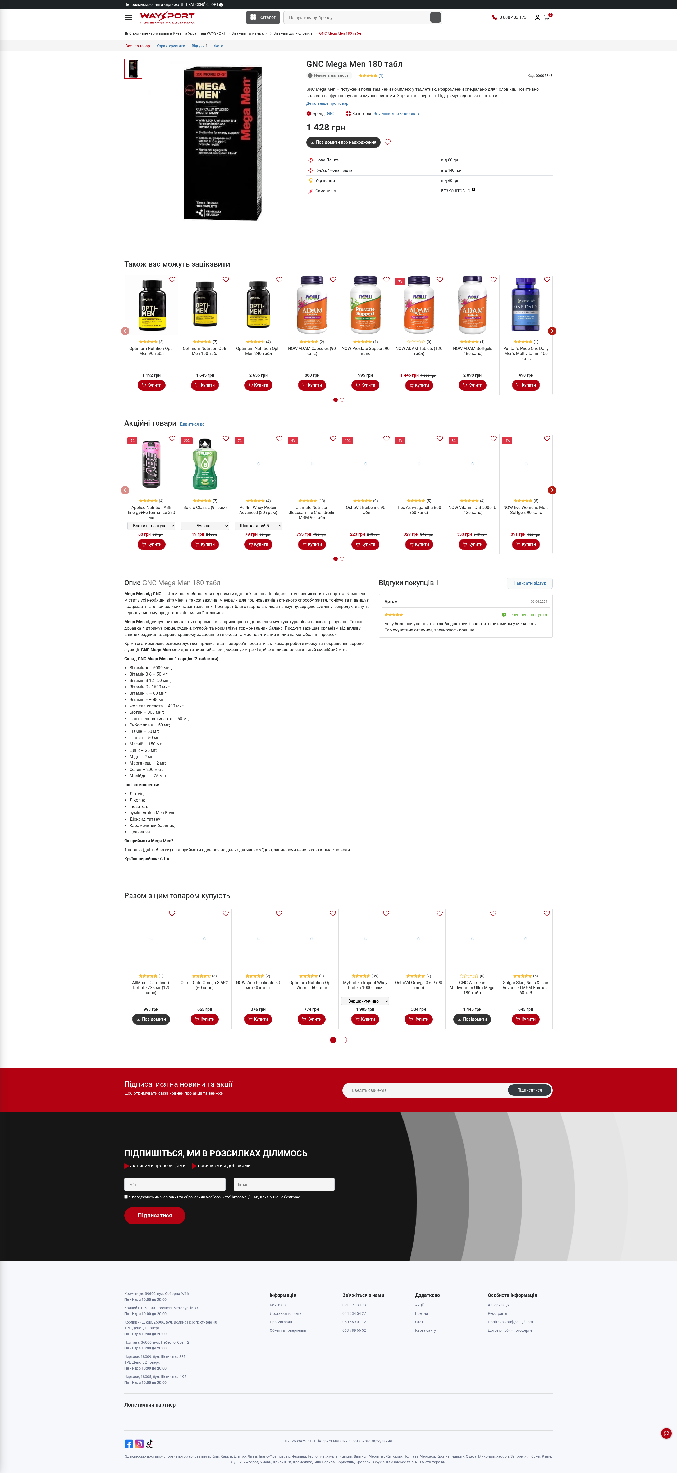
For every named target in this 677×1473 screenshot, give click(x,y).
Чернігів (376, 1456)
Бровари (363, 1462)
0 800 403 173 (513, 17)
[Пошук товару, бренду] (435, 17)
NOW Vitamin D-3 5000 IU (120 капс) (472, 510)
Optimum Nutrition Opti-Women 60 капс (311, 985)
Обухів (379, 1462)
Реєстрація (497, 1313)
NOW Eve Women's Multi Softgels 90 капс (526, 510)
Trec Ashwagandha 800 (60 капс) (419, 510)
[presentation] (125, 331)
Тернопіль (316, 1456)
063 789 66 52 (354, 1330)
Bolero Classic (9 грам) (205, 507)
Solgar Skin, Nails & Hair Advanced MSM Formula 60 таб (525, 987)
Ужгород (251, 1462)
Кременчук (302, 1462)
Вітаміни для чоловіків (396, 113)
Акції (419, 1305)
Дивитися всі (192, 424)
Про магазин (281, 1322)
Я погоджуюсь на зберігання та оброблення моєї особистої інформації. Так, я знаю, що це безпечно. (215, 1197)
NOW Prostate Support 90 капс (366, 351)
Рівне (546, 1456)
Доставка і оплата (286, 1313)
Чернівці (298, 1456)
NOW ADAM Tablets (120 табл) (419, 351)
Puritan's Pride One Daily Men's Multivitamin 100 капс (526, 353)
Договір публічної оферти (510, 1330)
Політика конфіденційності (511, 1322)
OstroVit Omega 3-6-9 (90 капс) (418, 985)
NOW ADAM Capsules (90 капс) (312, 351)
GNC (331, 113)
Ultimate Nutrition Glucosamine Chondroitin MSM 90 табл (312, 512)
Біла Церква (324, 1462)
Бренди (421, 1313)
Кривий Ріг (282, 1462)
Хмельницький (339, 1456)
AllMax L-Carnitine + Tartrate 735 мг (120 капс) (151, 987)
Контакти (278, 1305)
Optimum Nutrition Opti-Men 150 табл (205, 351)
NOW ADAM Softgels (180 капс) (472, 351)
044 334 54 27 (354, 1313)
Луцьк (236, 1462)
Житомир (394, 1456)
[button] (128, 17)
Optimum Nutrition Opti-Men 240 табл (258, 351)
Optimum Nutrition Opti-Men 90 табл (151, 351)
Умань (265, 1462)
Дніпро (240, 1456)
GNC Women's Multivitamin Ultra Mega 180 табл (472, 987)
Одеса (471, 1456)
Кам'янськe (396, 1462)
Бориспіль (345, 1462)
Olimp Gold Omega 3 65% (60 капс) (204, 985)
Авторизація (499, 1305)
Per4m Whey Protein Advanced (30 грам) (258, 510)
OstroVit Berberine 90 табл (365, 510)
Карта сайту (425, 1330)
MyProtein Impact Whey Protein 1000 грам (365, 985)
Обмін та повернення (288, 1330)
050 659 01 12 (354, 1322)
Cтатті (420, 1322)
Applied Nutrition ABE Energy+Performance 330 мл (151, 512)
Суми (535, 1456)
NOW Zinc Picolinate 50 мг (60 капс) (258, 985)
